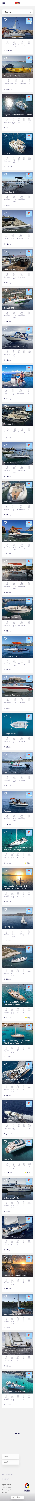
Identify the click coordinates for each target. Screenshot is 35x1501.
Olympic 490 (9, 308)
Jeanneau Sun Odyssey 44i (14, 1391)
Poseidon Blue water (12, 695)
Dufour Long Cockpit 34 (13, 1198)
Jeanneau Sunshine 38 (12, 1314)
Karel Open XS (9, 192)
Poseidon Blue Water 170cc (14, 656)
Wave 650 (8, 501)
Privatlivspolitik (7, 1490)
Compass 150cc (10, 772)
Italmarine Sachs (10, 385)
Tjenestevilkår (6, 1487)
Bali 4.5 (7, 153)
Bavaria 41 (8, 966)
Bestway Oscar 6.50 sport (14, 347)
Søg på (8, 12)
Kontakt (4, 1492)
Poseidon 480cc (10, 579)
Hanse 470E (8, 1236)
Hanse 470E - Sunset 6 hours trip (16, 1275)
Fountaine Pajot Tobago (13, 37)
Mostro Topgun (10, 463)
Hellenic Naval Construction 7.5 (16, 269)
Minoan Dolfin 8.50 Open (13, 76)
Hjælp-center (6, 1485)
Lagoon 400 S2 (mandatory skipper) (18, 114)
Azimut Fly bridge (10, 1159)
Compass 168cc (10, 540)
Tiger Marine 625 (10, 231)
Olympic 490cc (9, 733)
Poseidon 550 (9, 424)
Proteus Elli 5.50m (11, 617)
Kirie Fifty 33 (9, 927)
